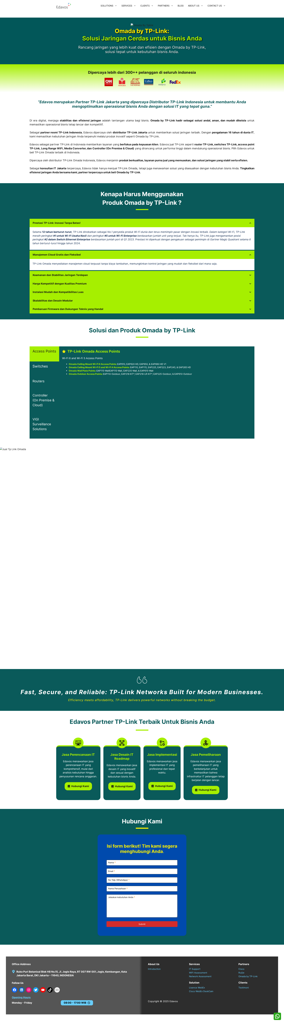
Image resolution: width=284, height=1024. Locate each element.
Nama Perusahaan (118, 888)
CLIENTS (145, 5)
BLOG (181, 5)
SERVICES (126, 5)
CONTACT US (215, 5)
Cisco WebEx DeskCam (201, 991)
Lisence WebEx (197, 987)
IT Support (194, 969)
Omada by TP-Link (248, 976)
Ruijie (241, 972)
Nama (112, 862)
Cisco (241, 969)
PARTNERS (164, 5)
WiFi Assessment (198, 972)
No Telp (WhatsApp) (119, 880)
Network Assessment (200, 976)
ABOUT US (193, 5)
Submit (142, 924)
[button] (44, 353)
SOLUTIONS (107, 5)
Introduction (154, 969)
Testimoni (243, 987)
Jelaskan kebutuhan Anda (121, 897)
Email (111, 871)
